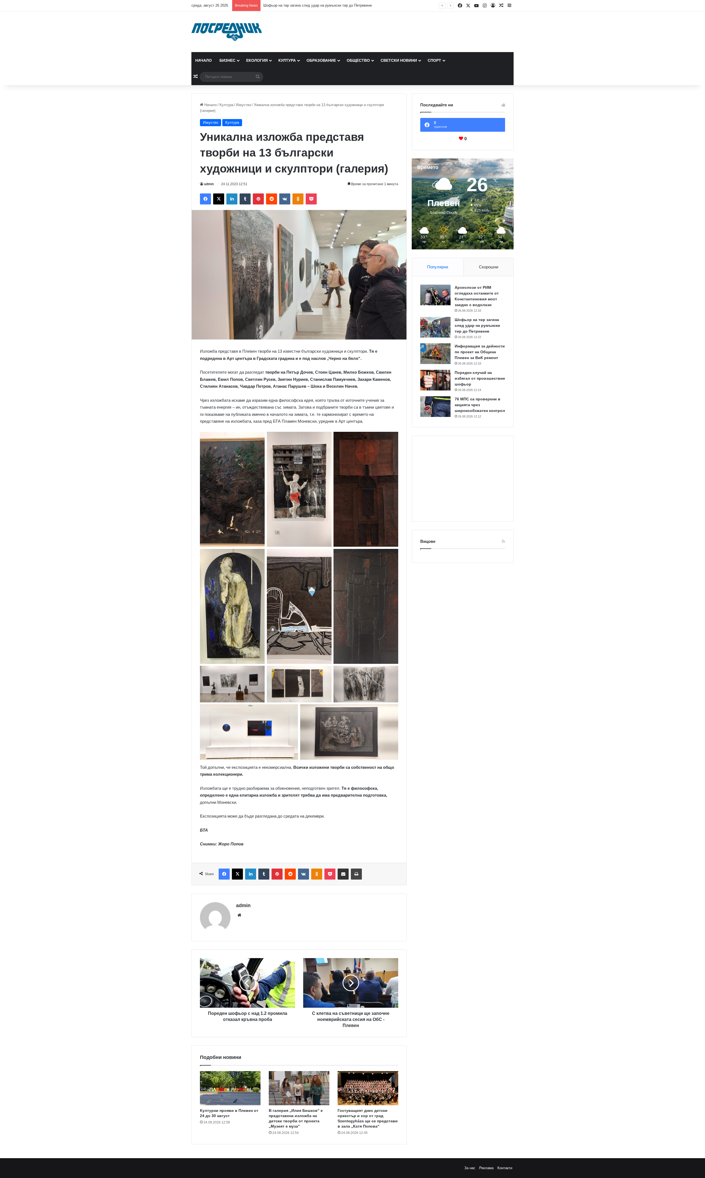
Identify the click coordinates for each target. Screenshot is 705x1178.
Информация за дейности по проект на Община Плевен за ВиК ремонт (322, 5)
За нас (469, 1168)
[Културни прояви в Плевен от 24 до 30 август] (230, 1088)
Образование (321, 60)
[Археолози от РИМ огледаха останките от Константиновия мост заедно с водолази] (435, 295)
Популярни (437, 267)
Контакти (504, 1168)
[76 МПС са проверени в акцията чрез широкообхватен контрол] (435, 406)
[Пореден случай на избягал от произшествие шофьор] (435, 380)
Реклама (486, 1168)
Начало (203, 60)
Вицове (427, 541)
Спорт (434, 60)
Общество (358, 60)
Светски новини (399, 60)
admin (209, 184)
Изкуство (243, 105)
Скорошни (488, 267)
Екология (257, 60)
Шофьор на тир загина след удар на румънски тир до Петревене (477, 325)
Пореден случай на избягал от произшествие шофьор (480, 378)
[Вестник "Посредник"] (226, 32)
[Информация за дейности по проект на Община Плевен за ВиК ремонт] (435, 353)
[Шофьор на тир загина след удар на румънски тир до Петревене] (435, 327)
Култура (287, 60)
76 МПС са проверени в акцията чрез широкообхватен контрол (480, 405)
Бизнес (227, 60)
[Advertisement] (462, 478)
